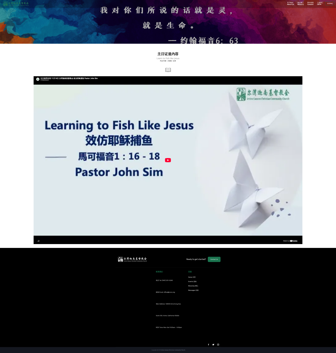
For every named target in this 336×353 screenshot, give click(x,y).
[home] (14, 3)
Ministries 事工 (193, 286)
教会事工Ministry (301, 3)
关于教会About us (290, 3)
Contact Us (214, 259)
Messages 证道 (193, 290)
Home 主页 (192, 277)
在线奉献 (330, 3)
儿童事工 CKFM (320, 3)
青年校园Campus (310, 3)
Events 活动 (192, 281)
